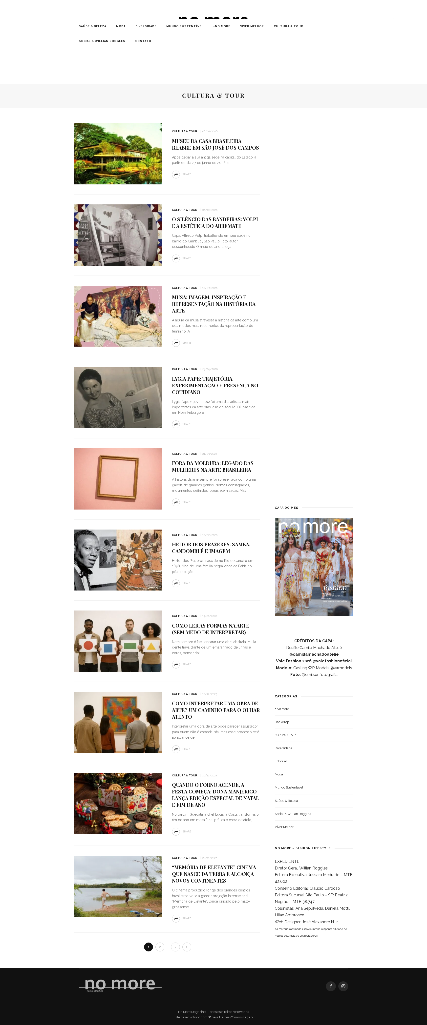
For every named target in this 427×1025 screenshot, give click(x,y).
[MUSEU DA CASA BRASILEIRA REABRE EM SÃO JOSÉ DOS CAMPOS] (118, 153)
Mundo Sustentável (184, 26)
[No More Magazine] (120, 986)
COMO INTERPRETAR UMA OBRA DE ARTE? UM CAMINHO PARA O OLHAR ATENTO (216, 710)
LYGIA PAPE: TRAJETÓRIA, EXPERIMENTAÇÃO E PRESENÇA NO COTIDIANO (215, 385)
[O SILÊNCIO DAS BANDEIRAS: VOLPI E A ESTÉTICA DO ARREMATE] (118, 234)
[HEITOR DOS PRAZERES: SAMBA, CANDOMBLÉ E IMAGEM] (118, 559)
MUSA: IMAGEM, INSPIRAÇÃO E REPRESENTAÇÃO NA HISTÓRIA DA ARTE (214, 304)
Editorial (281, 761)
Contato (143, 41)
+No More (221, 26)
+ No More (282, 709)
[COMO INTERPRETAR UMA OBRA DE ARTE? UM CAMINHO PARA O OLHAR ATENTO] (118, 722)
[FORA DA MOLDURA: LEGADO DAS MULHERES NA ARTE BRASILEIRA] (118, 478)
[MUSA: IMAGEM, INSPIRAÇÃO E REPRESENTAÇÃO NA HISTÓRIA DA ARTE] (118, 316)
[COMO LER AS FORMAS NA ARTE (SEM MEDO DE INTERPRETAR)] (118, 640)
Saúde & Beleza (92, 26)
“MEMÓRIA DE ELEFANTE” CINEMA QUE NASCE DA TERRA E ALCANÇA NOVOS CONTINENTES (214, 874)
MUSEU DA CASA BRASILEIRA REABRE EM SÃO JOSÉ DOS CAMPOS (215, 144)
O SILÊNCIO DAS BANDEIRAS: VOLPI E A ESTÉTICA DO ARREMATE (215, 222)
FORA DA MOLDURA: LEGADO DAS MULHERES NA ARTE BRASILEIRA (213, 466)
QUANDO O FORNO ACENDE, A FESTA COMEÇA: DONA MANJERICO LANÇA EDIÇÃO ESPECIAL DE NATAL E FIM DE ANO (215, 794)
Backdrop (282, 722)
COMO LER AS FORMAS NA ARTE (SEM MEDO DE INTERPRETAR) (210, 628)
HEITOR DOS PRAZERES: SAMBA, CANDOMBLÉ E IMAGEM (211, 547)
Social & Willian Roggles (102, 41)
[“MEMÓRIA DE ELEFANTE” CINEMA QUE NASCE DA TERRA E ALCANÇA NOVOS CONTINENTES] (118, 886)
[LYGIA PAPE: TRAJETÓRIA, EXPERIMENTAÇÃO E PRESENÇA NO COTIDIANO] (118, 397)
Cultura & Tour (288, 26)
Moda (121, 26)
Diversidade (145, 26)
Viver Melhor (252, 26)
